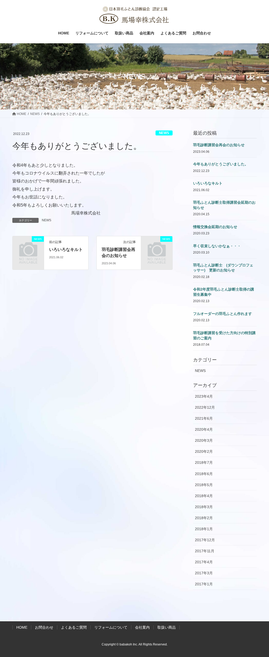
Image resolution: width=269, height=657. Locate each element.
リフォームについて (110, 627)
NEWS (164, 133)
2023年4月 (204, 396)
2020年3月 (204, 440)
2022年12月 (205, 407)
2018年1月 (204, 529)
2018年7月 (204, 462)
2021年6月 (204, 418)
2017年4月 (204, 562)
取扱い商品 (166, 627)
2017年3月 (204, 573)
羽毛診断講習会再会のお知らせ (219, 145)
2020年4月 (204, 429)
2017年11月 (204, 551)
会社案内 (142, 627)
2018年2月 (204, 518)
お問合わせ (44, 627)
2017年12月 (205, 540)
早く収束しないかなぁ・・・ (217, 246)
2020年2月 (204, 451)
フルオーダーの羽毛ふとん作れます (222, 314)
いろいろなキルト (66, 249)
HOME (21, 627)
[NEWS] (28, 254)
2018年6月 (204, 474)
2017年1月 (204, 584)
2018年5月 (204, 485)
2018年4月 (204, 496)
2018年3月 (204, 507)
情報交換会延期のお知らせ (215, 227)
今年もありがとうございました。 (220, 164)
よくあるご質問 (74, 627)
